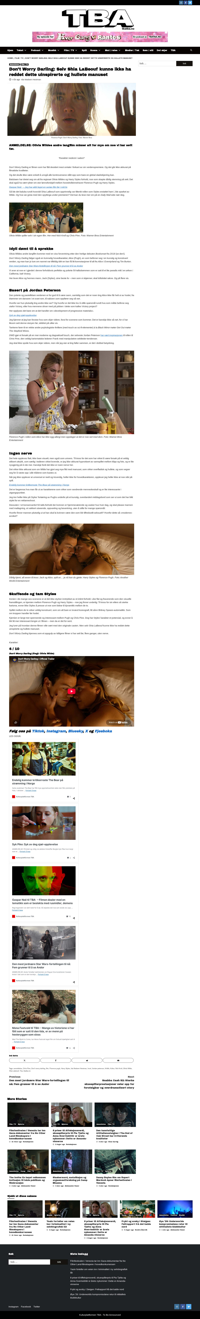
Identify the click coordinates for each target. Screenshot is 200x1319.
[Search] (191, 50)
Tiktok (38, 731)
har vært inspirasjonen (112, 335)
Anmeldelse (14, 64)
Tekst (20, 50)
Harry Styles (65, 1068)
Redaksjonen (28, 1142)
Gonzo (131, 1215)
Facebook (26, 1306)
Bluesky (75, 731)
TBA (173, 50)
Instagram (56, 731)
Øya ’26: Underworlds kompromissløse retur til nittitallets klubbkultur (173, 1224)
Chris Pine (26, 1068)
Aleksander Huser (28, 1186)
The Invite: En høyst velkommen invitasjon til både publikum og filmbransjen (27, 1180)
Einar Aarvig (113, 1142)
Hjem (10, 50)
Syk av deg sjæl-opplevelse (23, 315)
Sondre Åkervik (141, 1230)
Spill (84, 50)
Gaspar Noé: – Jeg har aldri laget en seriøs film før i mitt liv (38, 187)
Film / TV (69, 50)
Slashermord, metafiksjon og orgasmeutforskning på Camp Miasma (70, 1180)
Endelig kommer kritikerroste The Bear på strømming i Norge (39, 485)
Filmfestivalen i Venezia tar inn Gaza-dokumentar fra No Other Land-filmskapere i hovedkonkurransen (23, 1226)
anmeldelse (18, 1068)
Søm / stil (148, 50)
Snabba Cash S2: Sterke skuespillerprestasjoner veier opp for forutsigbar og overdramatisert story (109, 1082)
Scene (93, 50)
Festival (174, 1215)
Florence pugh (55, 1068)
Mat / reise (111, 50)
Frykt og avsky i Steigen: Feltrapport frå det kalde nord (136, 1224)
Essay (23, 1171)
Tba (21, 1071)
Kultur (112, 1068)
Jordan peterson (98, 1068)
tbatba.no (27, 1071)
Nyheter (21, 1124)
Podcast (35, 50)
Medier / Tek (132, 50)
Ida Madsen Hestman (31, 79)
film (47, 1068)
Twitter (36, 1306)
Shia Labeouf (14, 1071)
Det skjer (162, 50)
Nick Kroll (118, 1068)
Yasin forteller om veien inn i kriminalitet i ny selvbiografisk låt (60, 1224)
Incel (89, 1068)
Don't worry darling (38, 1068)
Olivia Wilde (127, 1068)
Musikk (52, 50)
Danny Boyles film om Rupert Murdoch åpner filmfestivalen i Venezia (114, 1180)
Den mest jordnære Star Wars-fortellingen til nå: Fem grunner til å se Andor (46, 266)
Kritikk (107, 1068)
